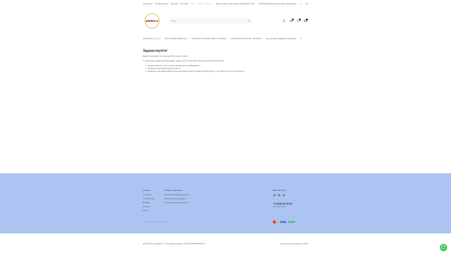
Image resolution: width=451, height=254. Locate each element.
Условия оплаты (161, 3)
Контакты (185, 3)
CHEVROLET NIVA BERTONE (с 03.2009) (208, 38)
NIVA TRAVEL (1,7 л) (151, 38)
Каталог (146, 210)
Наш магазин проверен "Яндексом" (281, 38)
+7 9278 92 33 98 (282, 203)
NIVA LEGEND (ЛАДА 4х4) (175, 38)
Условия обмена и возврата (174, 199)
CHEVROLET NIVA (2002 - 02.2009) (246, 38)
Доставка (174, 3)
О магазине (148, 3)
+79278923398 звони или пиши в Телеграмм (277, 3)
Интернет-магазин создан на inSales (294, 244)
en (301, 3)
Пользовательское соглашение (176, 202)
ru (307, 3)
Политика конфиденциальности (176, 195)
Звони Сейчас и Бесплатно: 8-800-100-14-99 (235, 3)
